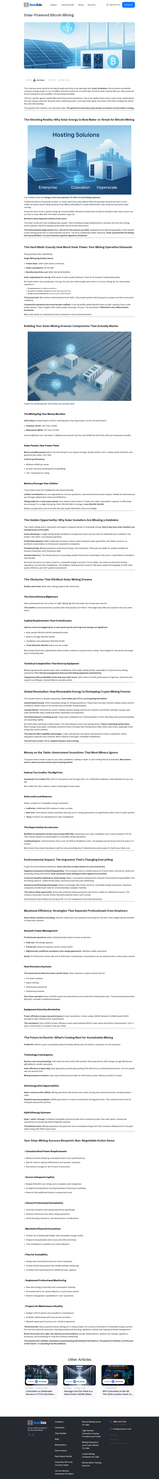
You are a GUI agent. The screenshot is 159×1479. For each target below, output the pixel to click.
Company (53, 5)
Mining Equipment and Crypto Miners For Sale (90, 1445)
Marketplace (60, 1445)
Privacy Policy (113, 1435)
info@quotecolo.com (122, 1429)
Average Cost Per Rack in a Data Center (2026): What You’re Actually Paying (78, 1393)
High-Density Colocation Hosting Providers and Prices (91, 1433)
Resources (92, 5)
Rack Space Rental (63, 1456)
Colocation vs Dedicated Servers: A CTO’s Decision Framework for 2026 (39, 1393)
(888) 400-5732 (114, 5)
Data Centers (61, 1450)
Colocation (59, 1427)
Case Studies (60, 1433)
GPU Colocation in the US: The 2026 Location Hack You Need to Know (117, 1393)
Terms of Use (113, 1439)
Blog (57, 1439)
